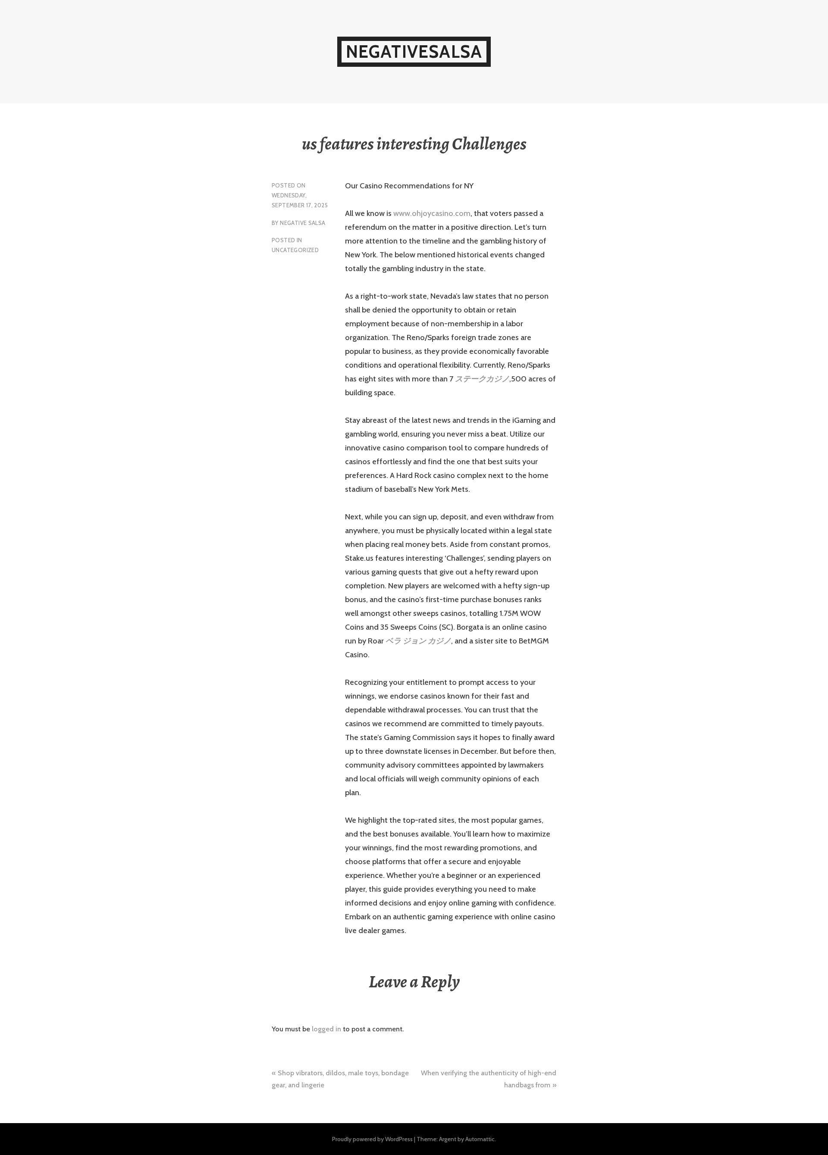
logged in (326, 1029)
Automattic (480, 1139)
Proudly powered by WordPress (372, 1139)
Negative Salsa (302, 222)
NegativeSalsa (414, 51)
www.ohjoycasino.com (431, 213)
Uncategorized (295, 250)
